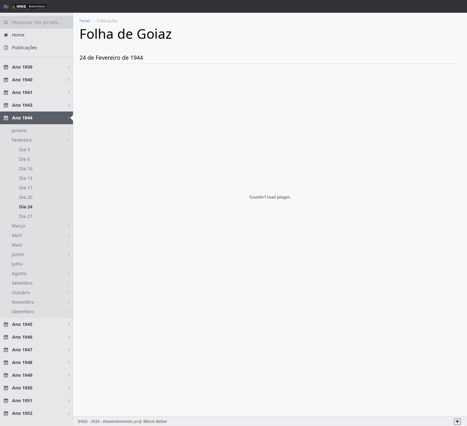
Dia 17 (25, 188)
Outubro (21, 292)
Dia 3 (24, 149)
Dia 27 (25, 216)
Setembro (22, 283)
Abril (17, 235)
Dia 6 (24, 159)
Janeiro (19, 130)
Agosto (19, 273)
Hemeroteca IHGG (29, 6)
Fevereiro (21, 140)
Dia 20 (25, 197)
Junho (18, 254)
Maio (17, 245)
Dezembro (23, 311)
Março (18, 226)
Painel (84, 21)
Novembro (23, 302)
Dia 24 (25, 207)
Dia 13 (25, 178)
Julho (17, 264)
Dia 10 (25, 169)
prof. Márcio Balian (150, 421)
